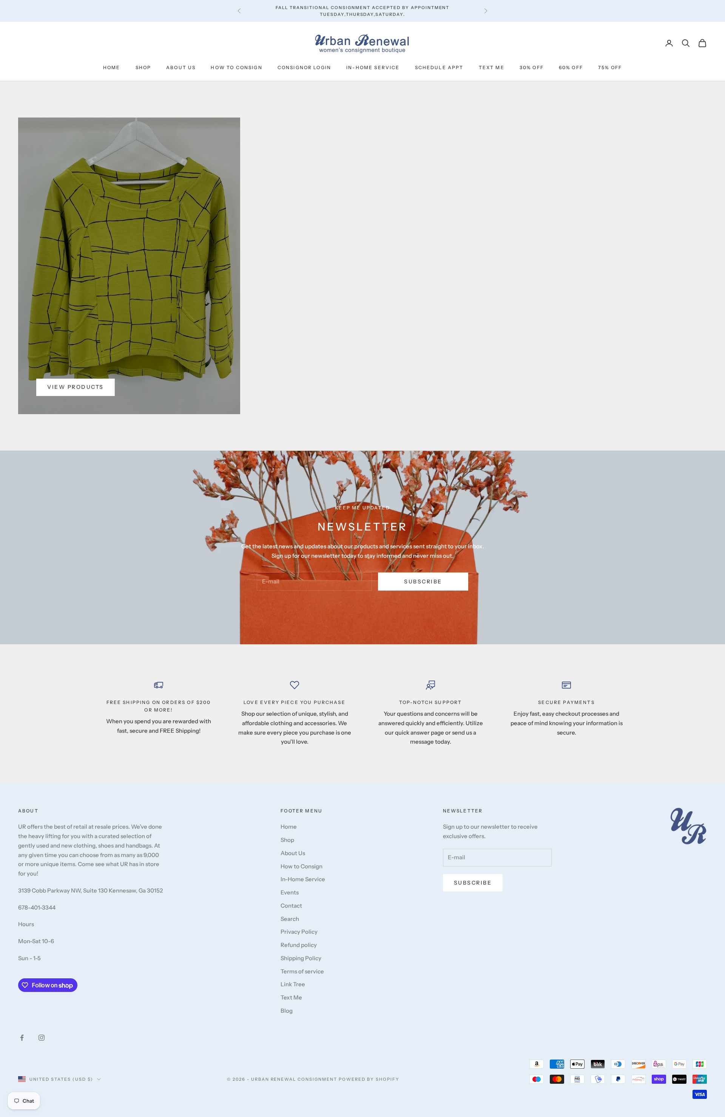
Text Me (491, 67)
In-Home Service (373, 67)
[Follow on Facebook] (22, 1037)
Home (111, 67)
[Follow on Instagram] (41, 1037)
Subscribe (423, 581)
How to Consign (236, 67)
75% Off (610, 67)
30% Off (532, 67)
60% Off (571, 67)
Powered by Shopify (369, 1079)
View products (75, 387)
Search (290, 918)
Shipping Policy (301, 958)
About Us (181, 67)
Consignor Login (304, 67)
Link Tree (293, 984)
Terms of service (302, 971)
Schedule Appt (439, 67)
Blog (287, 1010)
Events (290, 892)
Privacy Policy (299, 931)
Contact (291, 905)
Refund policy (299, 944)
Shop (143, 67)
